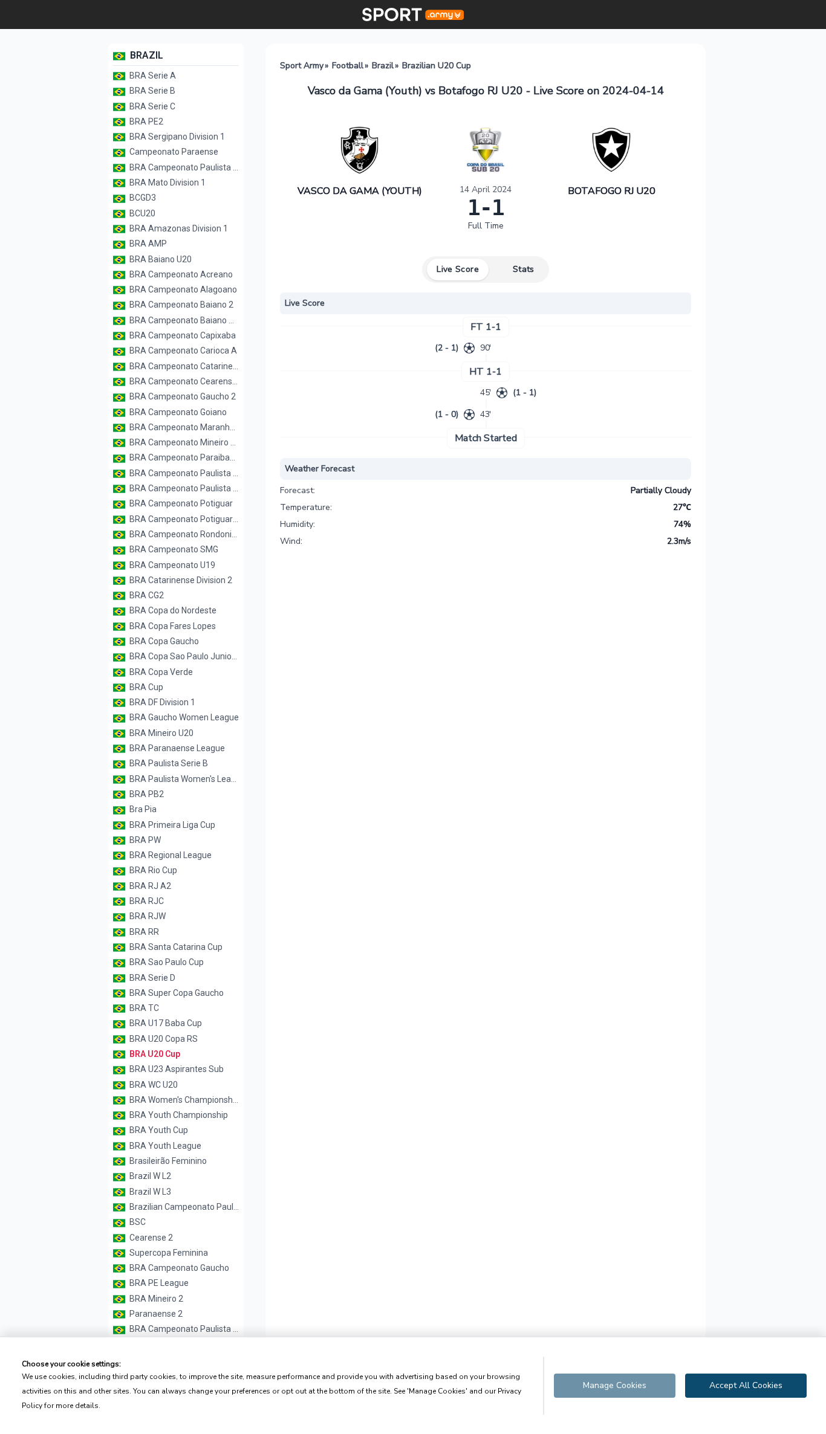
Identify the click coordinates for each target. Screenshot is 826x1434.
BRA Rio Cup (152, 870)
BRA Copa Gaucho (163, 641)
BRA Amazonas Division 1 (178, 228)
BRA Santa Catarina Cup (175, 947)
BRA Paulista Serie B (168, 763)
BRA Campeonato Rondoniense (183, 534)
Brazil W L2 (149, 1176)
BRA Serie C (151, 106)
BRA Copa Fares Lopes (172, 626)
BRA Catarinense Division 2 (180, 580)
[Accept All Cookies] (746, 1386)
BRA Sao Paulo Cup (166, 962)
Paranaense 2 (155, 1314)
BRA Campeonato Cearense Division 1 (183, 381)
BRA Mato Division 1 (167, 182)
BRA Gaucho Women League (183, 717)
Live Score (458, 269)
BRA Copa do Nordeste (172, 610)
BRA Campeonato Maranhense (183, 427)
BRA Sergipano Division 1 (176, 136)
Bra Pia (142, 809)
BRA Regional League (170, 855)
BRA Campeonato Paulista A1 (183, 1329)
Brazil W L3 (149, 1192)
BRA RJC (146, 901)
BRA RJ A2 (149, 886)
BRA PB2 (146, 794)
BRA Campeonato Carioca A (182, 350)
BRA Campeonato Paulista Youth (183, 488)
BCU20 (141, 213)
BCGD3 (142, 197)
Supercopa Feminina (168, 1253)
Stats (524, 269)
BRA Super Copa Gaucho (176, 993)
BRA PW (144, 840)
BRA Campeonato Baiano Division (183, 320)
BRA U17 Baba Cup (165, 1023)
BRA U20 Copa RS (163, 1039)
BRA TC (143, 1008)
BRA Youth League (164, 1146)
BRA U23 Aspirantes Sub (176, 1069)
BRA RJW (147, 916)
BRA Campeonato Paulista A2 (183, 167)
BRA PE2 (145, 121)
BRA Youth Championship (178, 1115)
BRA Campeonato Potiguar (180, 503)
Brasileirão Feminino (167, 1161)
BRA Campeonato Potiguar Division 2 (183, 519)
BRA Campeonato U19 (171, 565)
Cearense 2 (150, 1237)
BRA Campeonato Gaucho (178, 1268)
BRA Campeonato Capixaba (182, 335)
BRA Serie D (151, 978)
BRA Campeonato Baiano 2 (180, 304)
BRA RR (143, 932)
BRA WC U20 (153, 1085)
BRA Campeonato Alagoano (182, 289)
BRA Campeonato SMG (173, 549)
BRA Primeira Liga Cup (171, 825)
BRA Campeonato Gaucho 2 (182, 396)
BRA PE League (158, 1283)
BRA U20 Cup (154, 1054)
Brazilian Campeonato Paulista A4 (183, 1207)
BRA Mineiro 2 (155, 1298)
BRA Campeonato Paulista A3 (183, 473)
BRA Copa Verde (160, 672)
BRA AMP (147, 243)
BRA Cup (145, 687)
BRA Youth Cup (158, 1130)
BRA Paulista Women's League (183, 779)
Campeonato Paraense (173, 152)
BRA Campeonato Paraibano (183, 457)
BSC (137, 1222)
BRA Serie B (151, 90)
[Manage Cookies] (614, 1386)
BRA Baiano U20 (160, 259)
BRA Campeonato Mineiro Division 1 (183, 442)
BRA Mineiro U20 (160, 733)
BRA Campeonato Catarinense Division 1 (183, 366)
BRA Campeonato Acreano (180, 274)
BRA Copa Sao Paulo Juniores (183, 656)
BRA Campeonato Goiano (177, 412)
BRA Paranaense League (176, 748)
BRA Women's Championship (183, 1100)
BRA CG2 (146, 595)
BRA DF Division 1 (161, 702)
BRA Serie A (152, 75)
